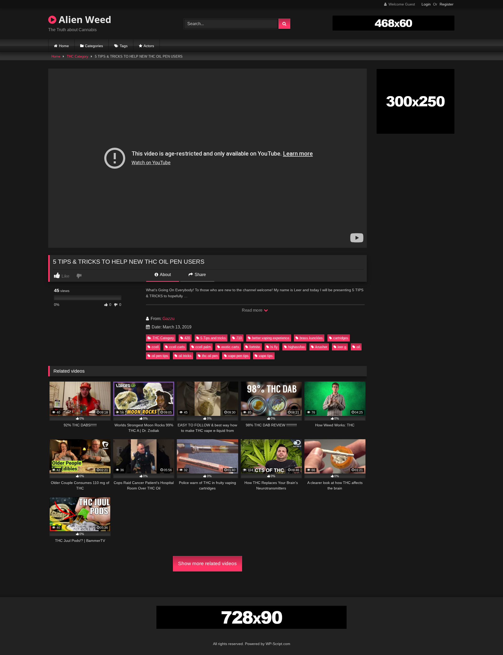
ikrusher (321, 347)
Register (446, 4)
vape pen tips (238, 356)
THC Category (77, 56)
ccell (155, 347)
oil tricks (185, 356)
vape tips (266, 356)
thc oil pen (210, 356)
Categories (94, 46)
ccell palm (203, 347)
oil (358, 347)
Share (200, 274)
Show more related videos (207, 563)
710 (239, 338)
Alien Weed (83, 19)
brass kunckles (311, 338)
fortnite (254, 347)
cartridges (340, 338)
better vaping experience (270, 338)
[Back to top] (487, 639)
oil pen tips (160, 356)
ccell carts (177, 347)
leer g (342, 347)
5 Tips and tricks (213, 338)
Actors (149, 46)
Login (426, 4)
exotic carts (230, 347)
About (165, 274)
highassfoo (296, 347)
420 (187, 338)
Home (64, 46)
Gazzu (168, 318)
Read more (252, 310)
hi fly (274, 347)
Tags (124, 46)
